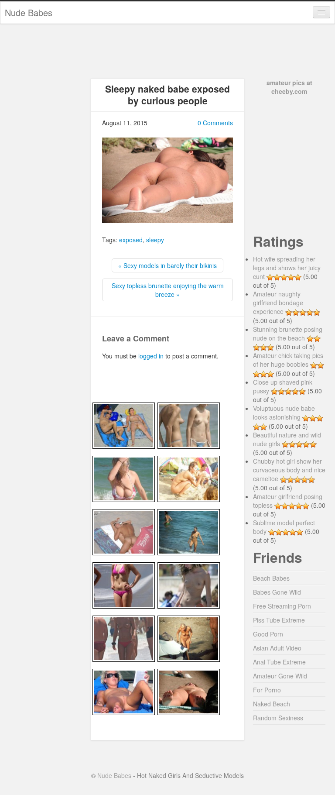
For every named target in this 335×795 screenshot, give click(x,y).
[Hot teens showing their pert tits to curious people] (188, 424)
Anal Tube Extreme (279, 661)
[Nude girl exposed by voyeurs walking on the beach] (188, 637)
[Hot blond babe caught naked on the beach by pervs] (123, 690)
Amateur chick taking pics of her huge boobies (288, 359)
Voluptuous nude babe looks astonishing (284, 412)
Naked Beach (271, 703)
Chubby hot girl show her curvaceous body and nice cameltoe (289, 470)
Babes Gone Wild (277, 592)
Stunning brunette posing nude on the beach (287, 333)
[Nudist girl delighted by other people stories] (188, 477)
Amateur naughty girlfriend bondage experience (278, 302)
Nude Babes (28, 12)
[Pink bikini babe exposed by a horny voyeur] (123, 584)
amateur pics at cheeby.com (289, 87)
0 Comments (215, 122)
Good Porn (268, 634)
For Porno (267, 689)
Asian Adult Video (277, 648)
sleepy (155, 239)
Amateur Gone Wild (280, 675)
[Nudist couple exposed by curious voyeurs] (123, 424)
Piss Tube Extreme (279, 620)
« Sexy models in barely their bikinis (167, 265)
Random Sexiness (278, 717)
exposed (131, 239)
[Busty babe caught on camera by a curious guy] (123, 477)
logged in (151, 355)
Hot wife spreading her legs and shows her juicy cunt (287, 268)
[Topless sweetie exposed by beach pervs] (188, 584)
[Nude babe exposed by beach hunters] (188, 531)
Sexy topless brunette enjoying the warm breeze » (168, 290)
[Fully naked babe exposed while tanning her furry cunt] (188, 690)
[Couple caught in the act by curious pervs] (123, 531)
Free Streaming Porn (282, 606)
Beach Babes (271, 578)
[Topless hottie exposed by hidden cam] (123, 637)
